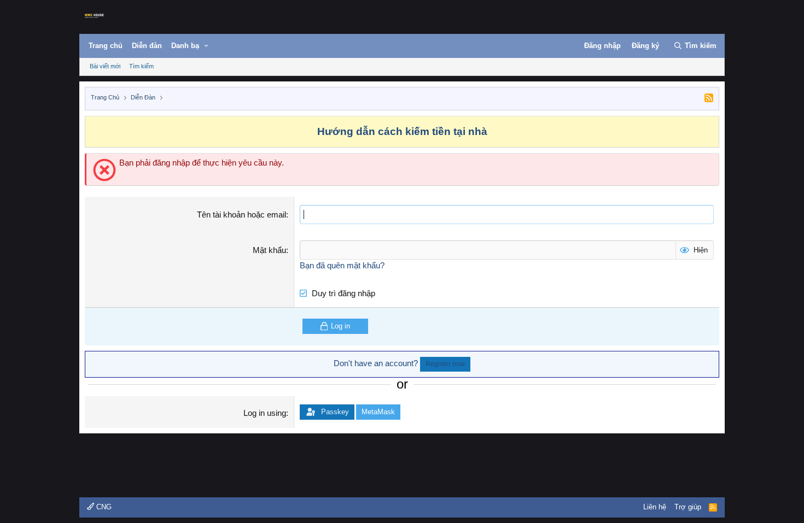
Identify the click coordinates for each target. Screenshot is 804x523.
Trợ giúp (687, 507)
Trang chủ (106, 46)
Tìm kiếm (141, 66)
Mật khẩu (269, 250)
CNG (103, 507)
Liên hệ (654, 507)
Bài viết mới (105, 66)
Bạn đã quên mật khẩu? (342, 265)
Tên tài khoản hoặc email (241, 214)
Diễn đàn (147, 46)
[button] (206, 46)
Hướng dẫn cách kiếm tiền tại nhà (402, 131)
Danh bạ (185, 46)
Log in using (264, 413)
